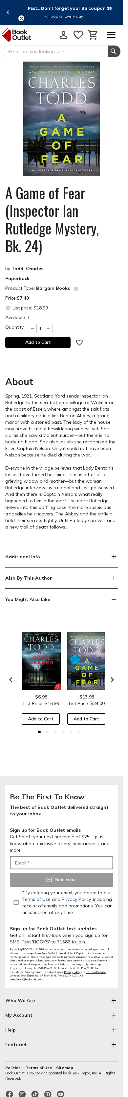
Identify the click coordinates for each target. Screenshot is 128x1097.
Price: (17, 298)
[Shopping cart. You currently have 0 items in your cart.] (93, 35)
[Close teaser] (21, 18)
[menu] (110, 35)
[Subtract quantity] (32, 328)
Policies (13, 1067)
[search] (114, 51)
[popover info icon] (76, 288)
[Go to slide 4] (63, 732)
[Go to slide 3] (55, 732)
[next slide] (110, 680)
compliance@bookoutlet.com (26, 979)
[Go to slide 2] (47, 732)
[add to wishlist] (79, 342)
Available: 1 (17, 317)
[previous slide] (8, 12)
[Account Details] (63, 35)
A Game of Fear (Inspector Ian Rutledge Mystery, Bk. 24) (52, 219)
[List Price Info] (8, 307)
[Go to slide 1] (39, 732)
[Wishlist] (78, 35)
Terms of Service (96, 972)
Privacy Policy (72, 972)
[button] (70, 8)
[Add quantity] (48, 328)
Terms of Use (39, 1067)
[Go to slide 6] (78, 732)
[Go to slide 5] (71, 732)
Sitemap (64, 1067)
